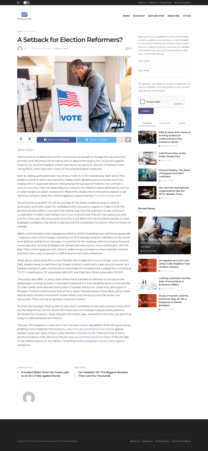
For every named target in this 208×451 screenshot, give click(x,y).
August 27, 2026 (149, 251)
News (126, 15)
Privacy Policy (166, 2)
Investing (174, 15)
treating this (24, 164)
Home (20, 31)
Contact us (153, 2)
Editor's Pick (30, 31)
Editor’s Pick (156, 15)
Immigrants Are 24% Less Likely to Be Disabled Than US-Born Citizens (174, 263)
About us (142, 2)
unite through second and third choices (89, 329)
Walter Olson (25, 150)
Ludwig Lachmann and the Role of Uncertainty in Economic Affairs (175, 281)
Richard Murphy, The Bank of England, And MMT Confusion (174, 173)
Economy (139, 15)
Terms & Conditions (182, 2)
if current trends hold (107, 195)
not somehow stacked (87, 337)
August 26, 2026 (167, 271)
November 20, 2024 (41, 48)
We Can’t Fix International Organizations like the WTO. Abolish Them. (174, 191)
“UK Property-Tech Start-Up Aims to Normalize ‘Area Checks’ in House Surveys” (163, 243)
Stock (187, 15)
